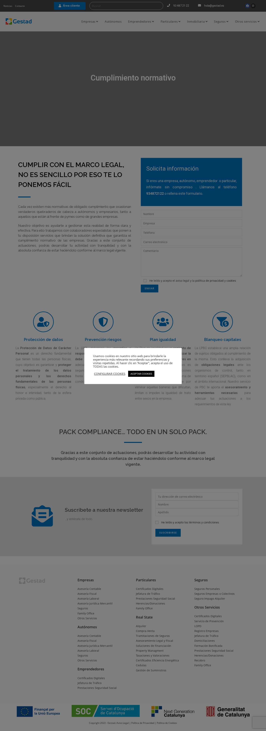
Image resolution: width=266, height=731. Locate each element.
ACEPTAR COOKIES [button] (141, 373)
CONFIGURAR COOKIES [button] (109, 373)
